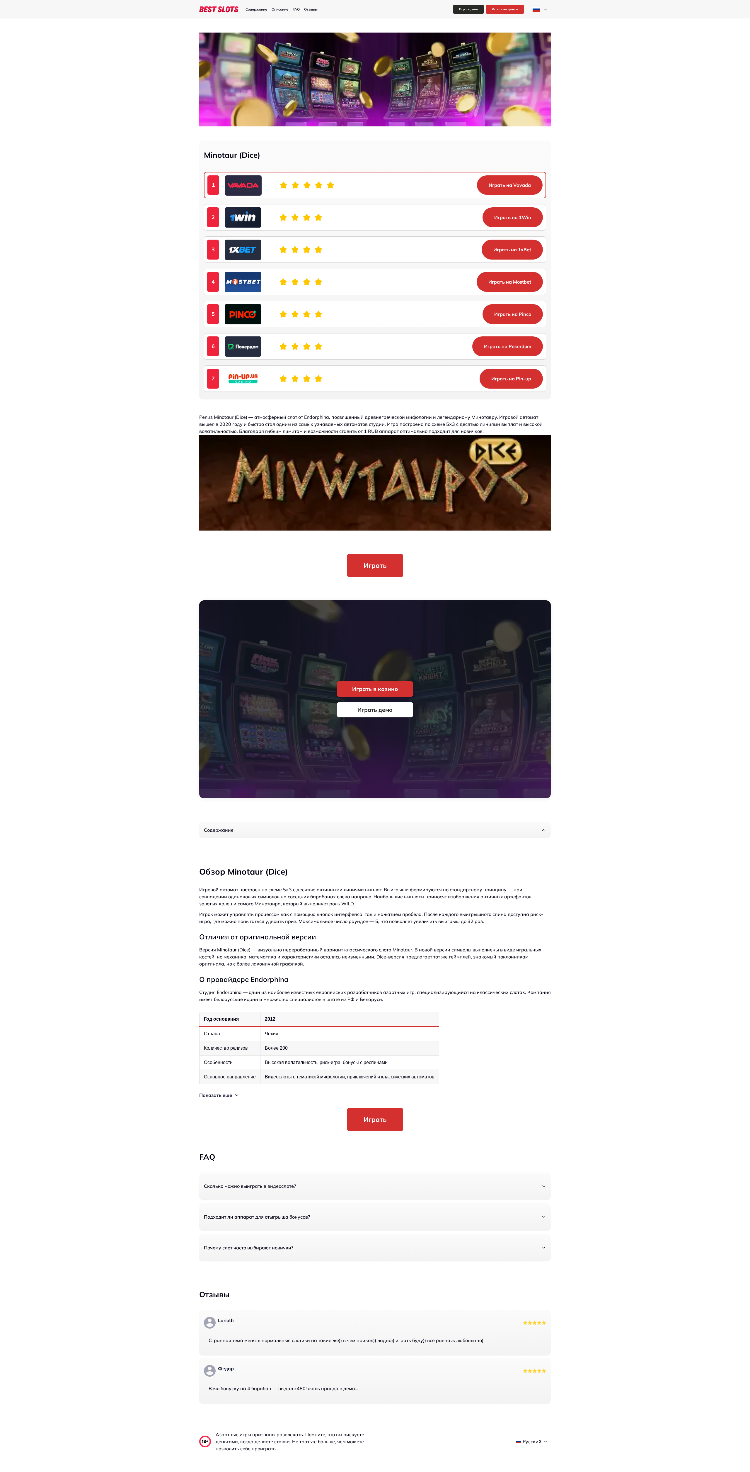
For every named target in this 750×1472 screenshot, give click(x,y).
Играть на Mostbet (509, 282)
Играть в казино (375, 688)
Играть (375, 565)
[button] (375, 830)
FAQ (296, 9)
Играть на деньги (505, 9)
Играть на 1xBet (512, 250)
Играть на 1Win (512, 217)
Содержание (256, 9)
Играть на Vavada (510, 185)
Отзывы (311, 9)
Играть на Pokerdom (507, 346)
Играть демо (468, 9)
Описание (280, 9)
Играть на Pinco (512, 314)
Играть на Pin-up (511, 379)
